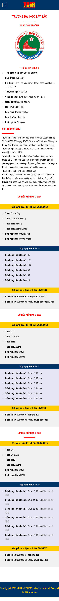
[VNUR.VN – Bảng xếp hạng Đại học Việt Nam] (29, 5)
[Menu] (4, 5)
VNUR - (20, 588)
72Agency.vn (31, 592)
